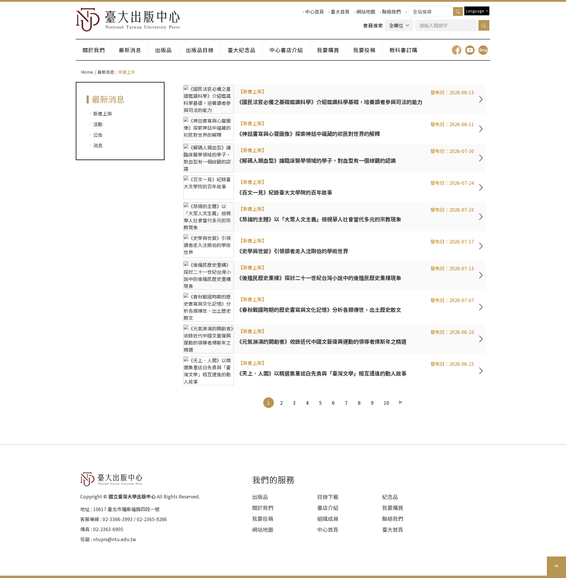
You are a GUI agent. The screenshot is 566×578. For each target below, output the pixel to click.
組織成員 (327, 518)
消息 (98, 145)
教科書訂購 (403, 50)
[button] (483, 25)
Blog (483, 50)
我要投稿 (364, 50)
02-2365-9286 (152, 519)
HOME (128, 20)
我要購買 (328, 50)
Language (475, 10)
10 (386, 402)
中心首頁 (314, 11)
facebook (456, 50)
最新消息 (130, 50)
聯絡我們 (391, 11)
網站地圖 (365, 11)
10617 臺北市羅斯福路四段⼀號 (126, 509)
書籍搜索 (373, 25)
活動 (98, 124)
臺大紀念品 (242, 50)
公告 (98, 134)
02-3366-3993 (118, 519)
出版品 (163, 50)
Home (87, 72)
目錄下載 (327, 496)
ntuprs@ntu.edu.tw (114, 539)
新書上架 (102, 113)
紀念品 (390, 496)
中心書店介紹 (286, 50)
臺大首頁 (340, 11)
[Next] (401, 402)
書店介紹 (327, 507)
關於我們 (94, 50)
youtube (470, 50)
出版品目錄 (200, 50)
